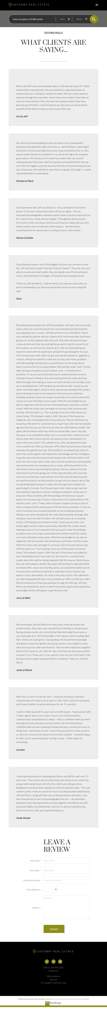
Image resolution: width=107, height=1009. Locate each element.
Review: (36, 907)
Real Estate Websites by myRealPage (76, 999)
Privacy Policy (57, 999)
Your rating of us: (33, 889)
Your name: (35, 870)
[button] (47, 961)
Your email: (35, 860)
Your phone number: (32, 880)
